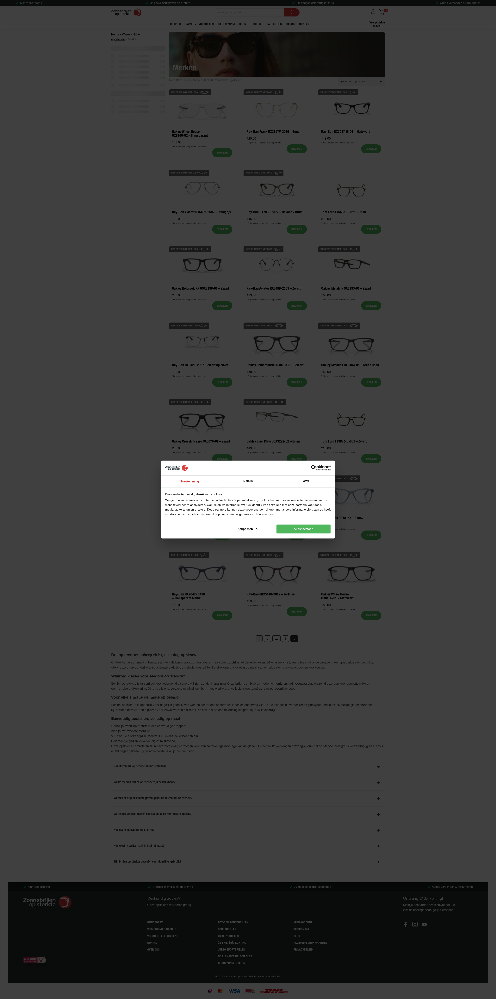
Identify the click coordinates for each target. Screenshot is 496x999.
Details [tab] (248, 480)
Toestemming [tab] (190, 481)
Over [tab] (306, 480)
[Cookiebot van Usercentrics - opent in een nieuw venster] (314, 468)
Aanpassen (245, 529)
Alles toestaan (303, 529)
